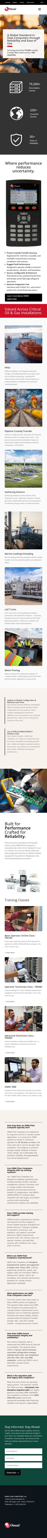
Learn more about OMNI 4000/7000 (18, 297)
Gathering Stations (15, 492)
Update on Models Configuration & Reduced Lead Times (21, 701)
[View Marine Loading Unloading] (23, 530)
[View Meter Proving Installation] (23, 647)
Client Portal (30, 2)
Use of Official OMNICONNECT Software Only (20, 732)
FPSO (7, 367)
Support (14, 2)
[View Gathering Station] (23, 469)
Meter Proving (12, 670)
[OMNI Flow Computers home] (11, 9)
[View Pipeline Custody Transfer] (23, 408)
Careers (22, 2)
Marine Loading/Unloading (19, 553)
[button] (39, 9)
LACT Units (10, 609)
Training (7, 2)
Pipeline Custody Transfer (18, 431)
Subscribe (11, 1472)
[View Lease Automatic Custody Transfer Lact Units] (23, 586)
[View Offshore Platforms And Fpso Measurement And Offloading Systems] (23, 344)
